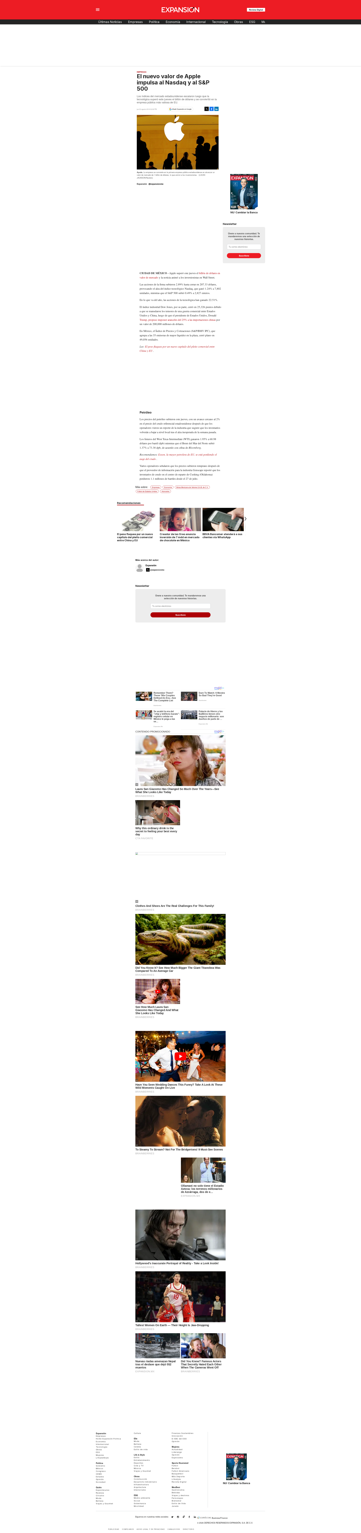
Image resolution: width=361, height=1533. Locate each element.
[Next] (245, 519)
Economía (173, 22)
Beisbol (176, 1468)
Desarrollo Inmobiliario (145, 1482)
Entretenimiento (142, 1460)
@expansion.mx (184, 1517)
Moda (99, 1498)
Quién (99, 1487)
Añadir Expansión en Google (181, 109)
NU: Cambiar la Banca (244, 212)
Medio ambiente (142, 1498)
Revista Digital (256, 9)
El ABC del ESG (179, 1439)
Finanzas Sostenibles (182, 1433)
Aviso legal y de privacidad (151, 1529)
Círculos (100, 1496)
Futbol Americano (180, 1471)
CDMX (99, 1474)
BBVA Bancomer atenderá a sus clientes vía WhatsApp (222, 536)
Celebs (137, 1447)
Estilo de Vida (179, 1503)
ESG (252, 22)
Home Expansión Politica (108, 1439)
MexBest (176, 1487)
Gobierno (100, 1466)
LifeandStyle (102, 1458)
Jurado (175, 1506)
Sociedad (100, 1482)
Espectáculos (103, 1490)
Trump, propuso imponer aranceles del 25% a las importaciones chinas (178, 319)
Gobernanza (140, 1503)
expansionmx (174, 1517)
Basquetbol (177, 1474)
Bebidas (176, 1493)
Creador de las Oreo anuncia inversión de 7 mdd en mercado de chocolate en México (179, 537)
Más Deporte (178, 1476)
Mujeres (100, 1455)
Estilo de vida (141, 1449)
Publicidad (113, 1529)
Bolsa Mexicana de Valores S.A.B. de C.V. (192, 487)
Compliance (128, 1529)
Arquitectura (140, 1487)
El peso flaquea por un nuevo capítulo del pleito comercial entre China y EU (135, 537)
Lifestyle (176, 1479)
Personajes (177, 1498)
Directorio (188, 1529)
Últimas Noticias (110, 22)
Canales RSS (174, 1529)
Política (154, 22)
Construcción (140, 1479)
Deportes (138, 1463)
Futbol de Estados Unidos (147, 491)
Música (137, 1468)
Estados (100, 1477)
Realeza (100, 1493)
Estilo (136, 1457)
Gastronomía (178, 1490)
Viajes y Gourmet (104, 1504)
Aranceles (165, 491)
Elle (135, 1438)
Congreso (101, 1471)
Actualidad (177, 1449)
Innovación (177, 1436)
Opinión (100, 1479)
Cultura (137, 1433)
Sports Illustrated (180, 1463)
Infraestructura (141, 1485)
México (99, 1468)
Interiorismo (140, 1490)
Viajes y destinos (180, 1495)
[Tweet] (206, 109)
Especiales (177, 1458)
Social (137, 1501)
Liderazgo (177, 1452)
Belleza (100, 1501)
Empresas (135, 22)
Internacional (196, 22)
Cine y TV (139, 1466)
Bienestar (176, 1501)
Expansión (151, 565)
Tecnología (220, 22)
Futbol (175, 1466)
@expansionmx (155, 183)
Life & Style (139, 1454)
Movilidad (139, 1506)
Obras (238, 22)
